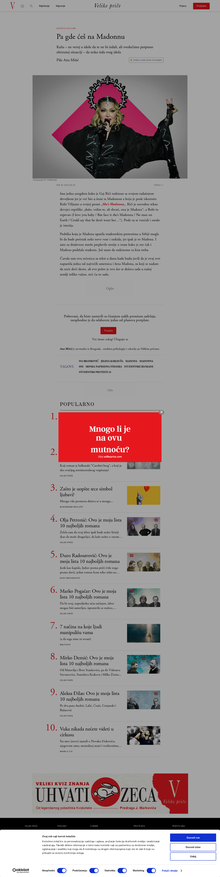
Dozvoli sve (193, 837)
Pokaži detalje (170, 870)
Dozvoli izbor (193, 847)
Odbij (193, 856)
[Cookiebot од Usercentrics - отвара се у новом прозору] (21, 870)
